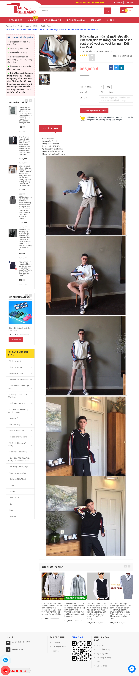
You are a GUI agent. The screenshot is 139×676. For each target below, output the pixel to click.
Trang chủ (16, 20)
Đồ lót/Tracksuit (16, 373)
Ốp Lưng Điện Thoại (18, 479)
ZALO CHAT (77, 637)
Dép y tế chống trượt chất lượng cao (20, 329)
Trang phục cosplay (18, 473)
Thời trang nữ (15, 361)
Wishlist (119, 2)
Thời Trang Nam (77, 20)
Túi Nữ (12, 491)
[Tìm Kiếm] (107, 10)
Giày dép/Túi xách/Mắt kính (18, 387)
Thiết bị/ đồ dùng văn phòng (17, 444)
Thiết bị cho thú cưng (18, 437)
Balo (11, 510)
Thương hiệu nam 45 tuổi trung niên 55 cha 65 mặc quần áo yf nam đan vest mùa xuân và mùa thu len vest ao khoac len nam (25, 146)
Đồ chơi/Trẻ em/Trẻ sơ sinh (21, 379)
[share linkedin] (121, 67)
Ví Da (12, 485)
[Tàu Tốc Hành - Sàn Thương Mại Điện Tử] (22, 8)
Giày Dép (33, 19)
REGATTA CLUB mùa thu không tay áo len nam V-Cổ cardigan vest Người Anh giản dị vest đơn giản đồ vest (25, 269)
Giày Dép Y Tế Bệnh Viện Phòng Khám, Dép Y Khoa (19, 459)
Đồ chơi (13, 516)
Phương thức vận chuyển (59, 648)
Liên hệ (112, 20)
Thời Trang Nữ (53, 20)
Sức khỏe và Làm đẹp (19, 452)
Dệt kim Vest (46, 26)
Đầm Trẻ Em (14, 497)
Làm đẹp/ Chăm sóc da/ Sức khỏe (18, 395)
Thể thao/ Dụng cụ (17, 403)
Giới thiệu (56, 642)
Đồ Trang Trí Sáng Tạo (19, 466)
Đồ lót (35, 26)
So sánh (130, 2)
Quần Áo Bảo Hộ (103, 649)
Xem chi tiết (15, 339)
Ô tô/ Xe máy (15, 424)
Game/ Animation (17, 430)
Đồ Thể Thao (102, 665)
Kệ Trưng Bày (102, 653)
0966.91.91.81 (17, 649)
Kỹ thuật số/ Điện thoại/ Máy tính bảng (18, 410)
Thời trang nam (23, 26)
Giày (11, 504)
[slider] (84, 55)
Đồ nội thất (14, 418)
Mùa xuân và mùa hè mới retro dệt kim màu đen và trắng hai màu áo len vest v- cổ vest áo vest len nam (52, 29)
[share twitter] (116, 67)
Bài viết (97, 20)
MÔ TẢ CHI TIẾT (50, 128)
